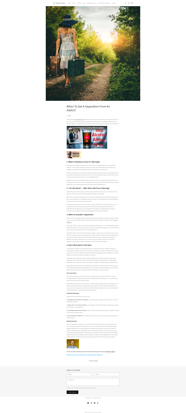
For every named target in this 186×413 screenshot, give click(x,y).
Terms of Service (97, 398)
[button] (125, 3)
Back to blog (94, 361)
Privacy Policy (88, 398)
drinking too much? (80, 119)
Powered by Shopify (97, 412)
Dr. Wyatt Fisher (91, 412)
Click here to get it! (110, 351)
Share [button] (69, 115)
